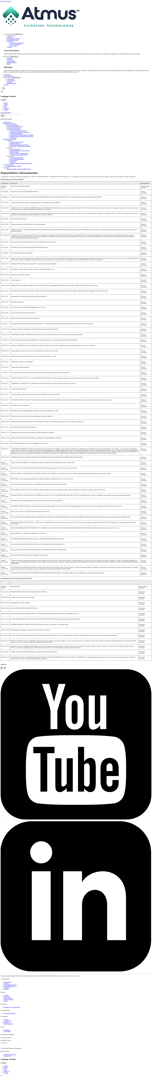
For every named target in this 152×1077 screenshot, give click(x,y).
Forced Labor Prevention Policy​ (15, 126)
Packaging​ (12, 162)
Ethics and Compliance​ (13, 125)
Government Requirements (13, 128)
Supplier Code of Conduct (16, 142)
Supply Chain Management (17, 159)
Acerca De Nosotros (9, 34)
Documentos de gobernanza (17, 43)
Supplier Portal (7, 122)
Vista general (10, 79)
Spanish (6, 110)
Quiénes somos (11, 35)
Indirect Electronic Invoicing (14, 166)
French (5, 105)
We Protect (9, 82)
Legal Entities (7, 1031)
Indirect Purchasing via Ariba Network (19, 150)
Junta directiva (13, 45)
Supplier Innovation (15, 149)
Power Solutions (11, 61)
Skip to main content (6, 1)
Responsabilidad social (12, 40)
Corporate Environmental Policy (18, 130)
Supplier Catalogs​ (14, 152)
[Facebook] (5, 668)
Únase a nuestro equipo (10, 1013)
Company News (11, 80)
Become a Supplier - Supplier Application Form (19, 169)
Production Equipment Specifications (19, 145)
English (6, 103)
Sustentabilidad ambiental (13, 38)
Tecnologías (10, 59)
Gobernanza (10, 41)
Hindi (5, 107)
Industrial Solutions (12, 62)
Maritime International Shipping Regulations (21, 163)
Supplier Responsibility (9, 123)
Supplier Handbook (15, 143)
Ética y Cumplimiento (15, 44)
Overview (6, 1019)
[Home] (40, 30)
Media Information (11, 83)
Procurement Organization (16, 157)
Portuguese (6, 108)
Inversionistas (7, 74)
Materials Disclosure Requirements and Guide (21, 136)
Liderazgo (9, 37)
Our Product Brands (6, 112)
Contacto (6, 85)
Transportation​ (13, 160)
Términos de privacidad (10, 1054)
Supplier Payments (8, 164)
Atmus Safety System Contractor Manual (20, 146)
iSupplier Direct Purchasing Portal (18, 155)
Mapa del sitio (7, 1056)
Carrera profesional (8, 76)
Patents (9, 64)
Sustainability (13, 137)
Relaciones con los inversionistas (12, 1007)
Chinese (6, 104)
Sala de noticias (8, 77)
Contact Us (6, 167)
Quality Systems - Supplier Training (19, 153)
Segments (9, 58)
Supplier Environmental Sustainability (19, 132)
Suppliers (9, 47)
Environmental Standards (16, 133)
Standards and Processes (10, 139)
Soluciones (7, 56)
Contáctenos (7, 1030)
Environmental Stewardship (14, 129)
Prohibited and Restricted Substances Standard (21, 135)
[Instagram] (2, 668)
